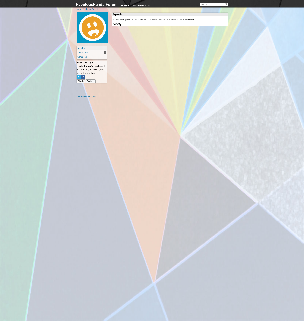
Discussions (125, 5)
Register (91, 81)
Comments (82, 56)
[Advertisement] (89, 145)
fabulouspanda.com (141, 5)
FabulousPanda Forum (96, 4)
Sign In (81, 81)
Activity (81, 48)
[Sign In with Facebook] (83, 77)
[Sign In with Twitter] (79, 77)
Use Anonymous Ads (86, 96)
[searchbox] (214, 4)
